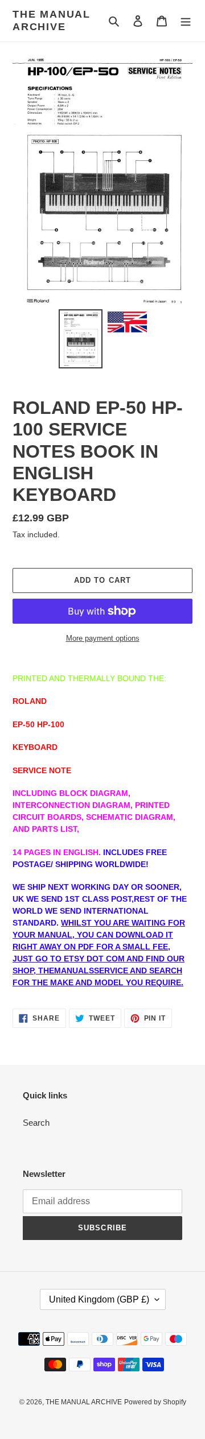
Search (36, 1122)
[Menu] (186, 21)
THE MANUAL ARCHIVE (52, 20)
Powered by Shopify (155, 1402)
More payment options (103, 638)
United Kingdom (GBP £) (99, 1299)
